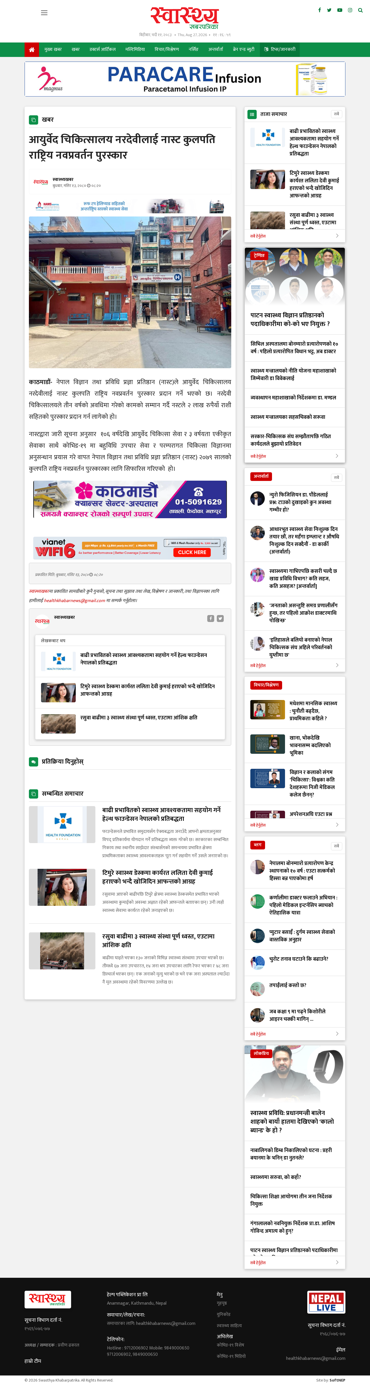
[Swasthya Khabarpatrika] (185, 18)
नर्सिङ (194, 49)
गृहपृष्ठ (222, 1303)
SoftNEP (337, 1380)
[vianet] (130, 557)
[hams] (130, 211)
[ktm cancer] (130, 525)
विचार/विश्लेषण (167, 49)
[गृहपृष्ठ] (32, 49)
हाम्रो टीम (33, 1361)
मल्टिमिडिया (135, 49)
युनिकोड (223, 1315)
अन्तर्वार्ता (215, 49)
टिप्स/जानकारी (282, 49)
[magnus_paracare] (185, 94)
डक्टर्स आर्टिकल (103, 49)
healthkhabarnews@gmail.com (75, 601)
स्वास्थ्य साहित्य (229, 1326)
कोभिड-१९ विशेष (230, 1345)
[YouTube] (339, 10)
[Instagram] (350, 10)
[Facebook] (319, 10)
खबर (76, 49)
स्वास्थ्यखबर (39, 591)
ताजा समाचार (273, 114)
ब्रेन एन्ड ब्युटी (243, 49)
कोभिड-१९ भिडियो (231, 1356)
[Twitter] (329, 10)
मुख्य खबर (53, 49)
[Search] (360, 10)
